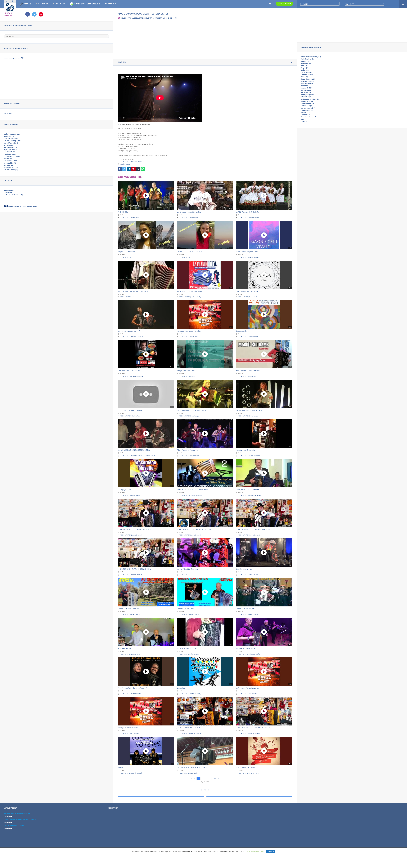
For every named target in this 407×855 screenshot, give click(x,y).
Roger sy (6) (8, 159)
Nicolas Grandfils (254, 654)
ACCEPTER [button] (271, 851)
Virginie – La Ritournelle (126, 252)
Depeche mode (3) (307, 81)
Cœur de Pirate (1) (307, 75)
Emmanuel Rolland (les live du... (129, 371)
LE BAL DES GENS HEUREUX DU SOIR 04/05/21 (194, 529)
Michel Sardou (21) (307, 103)
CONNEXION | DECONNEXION (87, 4)
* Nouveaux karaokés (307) (311, 57)
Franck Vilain (135, 218)
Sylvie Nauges (194, 416)
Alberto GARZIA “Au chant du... (129, 609)
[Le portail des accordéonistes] (10, 10)
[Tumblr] (138, 169)
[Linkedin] (129, 169)
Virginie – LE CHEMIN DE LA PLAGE (189, 252)
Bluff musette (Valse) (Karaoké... (247, 688)
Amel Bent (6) (306, 63)
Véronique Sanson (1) (308, 117)
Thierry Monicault (254, 218)
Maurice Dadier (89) (11, 170)
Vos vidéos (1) (9, 113)
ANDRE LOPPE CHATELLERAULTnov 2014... (133, 291)
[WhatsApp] (143, 169)
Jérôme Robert (135, 654)
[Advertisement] (352, 24)
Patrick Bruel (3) (307, 110)
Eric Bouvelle (194, 337)
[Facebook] (120, 169)
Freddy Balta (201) (10, 154)
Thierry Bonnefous (196, 495)
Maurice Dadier (254, 773)
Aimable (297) (9, 136)
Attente (120, 767)
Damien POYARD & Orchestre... (188, 569)
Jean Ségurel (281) (10, 147)
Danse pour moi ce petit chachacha (189, 291)
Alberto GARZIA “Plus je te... (246, 609)
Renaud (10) (305, 112)
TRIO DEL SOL (123, 212)
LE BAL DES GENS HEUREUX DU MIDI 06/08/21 (253, 728)
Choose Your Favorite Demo (14, 825)
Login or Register (284, 4)
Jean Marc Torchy (195, 297)
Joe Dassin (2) (306, 92)
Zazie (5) (304, 121)
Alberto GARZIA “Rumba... (186, 609)
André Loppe (194, 218)
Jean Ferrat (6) (306, 90)
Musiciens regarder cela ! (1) (14, 58)
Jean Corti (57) (9, 165)
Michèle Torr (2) (306, 106)
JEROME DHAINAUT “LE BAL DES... (189, 728)
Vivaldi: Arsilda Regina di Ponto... (248, 252)
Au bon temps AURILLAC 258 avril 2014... (192, 410)
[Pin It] (133, 169)
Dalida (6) (304, 77)
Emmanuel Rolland (137, 376)
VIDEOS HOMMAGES (137, 456)
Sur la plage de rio (124, 490)
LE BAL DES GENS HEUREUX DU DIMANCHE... (134, 569)
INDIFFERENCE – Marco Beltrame (248, 371)
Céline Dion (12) (306, 72)
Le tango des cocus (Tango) (245, 767)
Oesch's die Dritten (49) (14, 195)
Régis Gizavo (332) (10, 150)
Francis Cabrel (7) (307, 83)
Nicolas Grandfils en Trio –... (246, 648)
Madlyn (192, 376)
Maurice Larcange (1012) (12, 141)
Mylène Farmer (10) (308, 108)
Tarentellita (181, 688)
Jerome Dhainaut (136, 535)
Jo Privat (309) (9, 145)
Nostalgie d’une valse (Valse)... (128, 728)
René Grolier (194, 773)
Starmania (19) (306, 115)
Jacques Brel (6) (306, 88)
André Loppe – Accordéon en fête (189, 212)
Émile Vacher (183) (10, 161)
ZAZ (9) (303, 119)
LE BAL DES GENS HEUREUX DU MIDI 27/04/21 (253, 529)
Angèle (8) (304, 68)
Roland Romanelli (136, 773)
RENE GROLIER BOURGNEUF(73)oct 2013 (192, 767)
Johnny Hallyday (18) (308, 95)
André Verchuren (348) (12, 134)
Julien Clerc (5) (306, 97)
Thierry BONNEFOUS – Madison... (248, 490)
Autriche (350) (9, 190)
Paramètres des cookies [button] (255, 851)
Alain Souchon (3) (307, 59)
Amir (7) (304, 66)
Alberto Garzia (135, 614)
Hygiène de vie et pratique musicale (17, 813)
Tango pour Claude (242, 331)
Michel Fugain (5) (307, 101)
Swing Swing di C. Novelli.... (246, 450)
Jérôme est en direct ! (125, 648)
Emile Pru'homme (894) (12, 156)
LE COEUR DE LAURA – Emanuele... (130, 410)
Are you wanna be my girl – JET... (129, 331)
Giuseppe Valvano (255, 456)
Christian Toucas (136, 162)
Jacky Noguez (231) (11, 167)
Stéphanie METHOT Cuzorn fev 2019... (249, 410)
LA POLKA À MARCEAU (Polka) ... (247, 212)
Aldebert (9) (305, 61)
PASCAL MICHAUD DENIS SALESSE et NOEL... (134, 450)
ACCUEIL (27, 4)
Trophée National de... (244, 569)
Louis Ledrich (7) (10, 163)
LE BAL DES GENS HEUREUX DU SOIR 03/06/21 (135, 529)
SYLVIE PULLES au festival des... (188, 450)
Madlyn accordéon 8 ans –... (187, 371)
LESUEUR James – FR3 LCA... (187, 648)
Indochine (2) (305, 86)
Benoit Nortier (135, 495)
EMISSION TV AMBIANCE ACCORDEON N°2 (192, 490)
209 (214, 779)
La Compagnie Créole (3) (310, 99)
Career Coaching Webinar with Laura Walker (20, 819)
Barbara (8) (305, 70)
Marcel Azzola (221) (11, 143)
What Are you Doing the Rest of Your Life (132, 688)
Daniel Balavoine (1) (308, 79)
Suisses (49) (8, 193)
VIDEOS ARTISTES (125, 162)
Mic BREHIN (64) (9, 152)
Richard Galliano (254, 257)
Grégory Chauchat (137, 337)
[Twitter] (124, 169)
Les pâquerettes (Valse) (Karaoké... (189, 331)
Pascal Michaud (150, 456)
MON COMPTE (110, 3)
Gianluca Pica (253, 376)
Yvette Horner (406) (11, 138)
